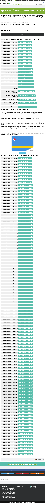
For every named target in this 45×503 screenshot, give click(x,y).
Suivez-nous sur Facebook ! (34, 487)
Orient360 (41, 0)
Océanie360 (37, 0)
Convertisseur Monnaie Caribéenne (30, 464)
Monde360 (2, 0)
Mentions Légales (11, 502)
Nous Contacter (34, 502)
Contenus (20, 4)
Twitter (7, 473)
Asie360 (10, 0)
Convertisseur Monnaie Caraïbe (17, 464)
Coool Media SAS (16, 501)
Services (24, 4)
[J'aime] (38, 10)
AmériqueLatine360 (24, 0)
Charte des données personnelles (27, 502)
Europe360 (18, 0)
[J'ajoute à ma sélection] (40, 10)
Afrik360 (6, 0)
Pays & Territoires (14, 4)
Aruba (9, 464)
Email (38, 473)
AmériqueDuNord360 (31, 0)
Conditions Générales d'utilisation (18, 502)
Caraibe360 (14, 0)
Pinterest (23, 473)
